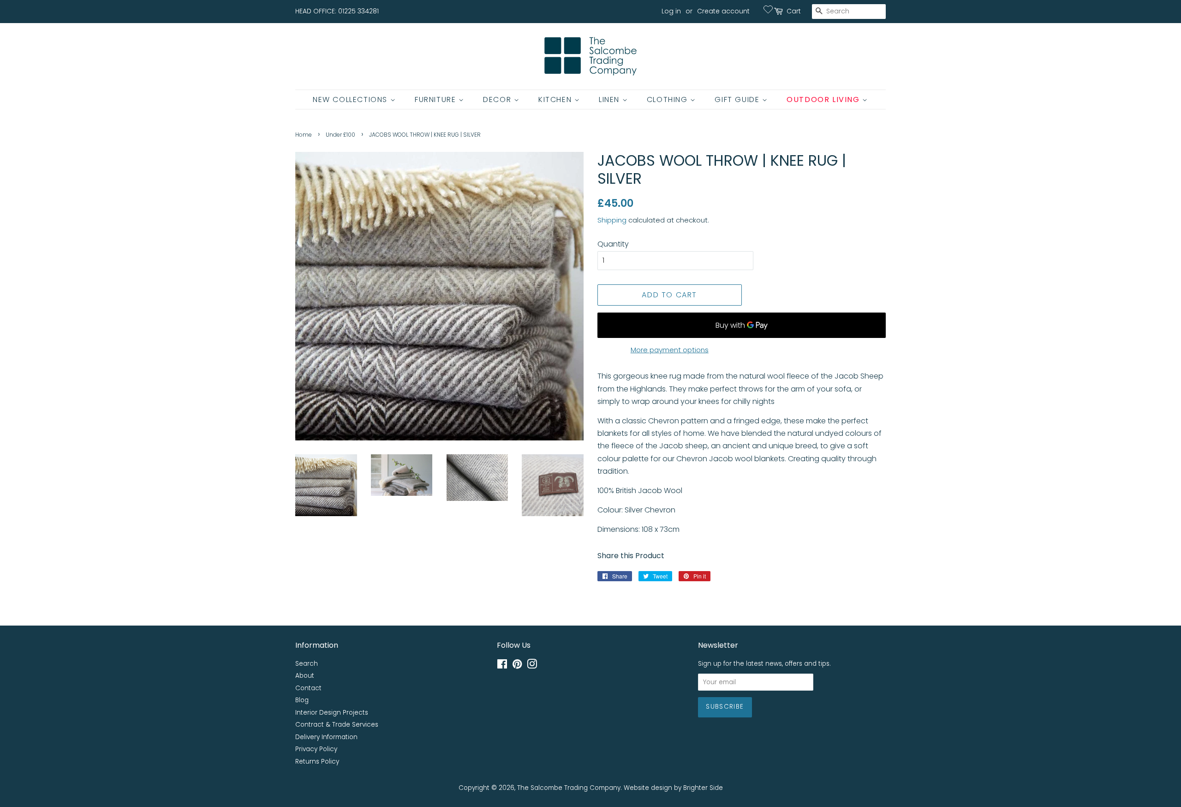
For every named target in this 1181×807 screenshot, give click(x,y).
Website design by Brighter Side (673, 787)
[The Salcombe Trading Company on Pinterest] (517, 666)
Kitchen (556, 99)
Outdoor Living (824, 99)
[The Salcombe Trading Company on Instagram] (532, 666)
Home (303, 135)
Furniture (437, 99)
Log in (671, 11)
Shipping (611, 220)
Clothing (668, 99)
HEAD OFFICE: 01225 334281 (337, 11)
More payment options (670, 350)
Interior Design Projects (331, 712)
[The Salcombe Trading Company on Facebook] (502, 666)
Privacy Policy (316, 749)
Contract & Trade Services (336, 724)
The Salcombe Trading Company (568, 787)
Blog (302, 700)
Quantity (613, 244)
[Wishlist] (768, 9)
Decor (498, 99)
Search (306, 663)
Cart (794, 11)
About (304, 675)
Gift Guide (738, 99)
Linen (610, 99)
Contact (308, 688)
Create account (723, 11)
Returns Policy (317, 761)
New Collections (351, 99)
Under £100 (340, 135)
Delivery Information (326, 737)
